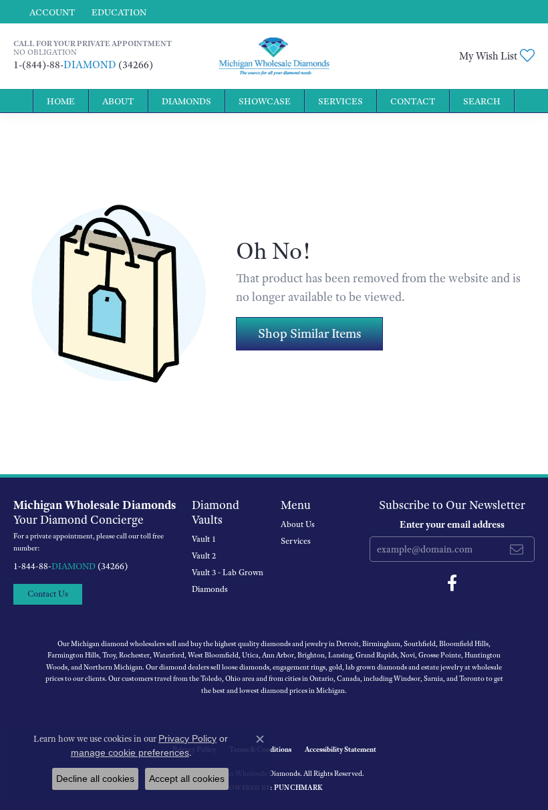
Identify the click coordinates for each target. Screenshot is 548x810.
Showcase (265, 101)
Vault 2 (204, 555)
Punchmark (298, 787)
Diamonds (186, 101)
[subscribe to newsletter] (516, 549)
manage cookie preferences (130, 752)
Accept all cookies (187, 778)
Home (61, 101)
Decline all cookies (95, 778)
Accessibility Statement (340, 749)
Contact (413, 101)
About (118, 101)
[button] (51, 11)
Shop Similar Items (309, 333)
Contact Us (47, 593)
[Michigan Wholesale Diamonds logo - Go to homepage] (274, 56)
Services (340, 101)
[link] (117, 11)
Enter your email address (452, 524)
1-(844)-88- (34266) (83, 65)
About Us (298, 524)
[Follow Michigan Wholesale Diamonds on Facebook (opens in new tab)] (452, 583)
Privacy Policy (187, 738)
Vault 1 (204, 539)
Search (482, 101)
